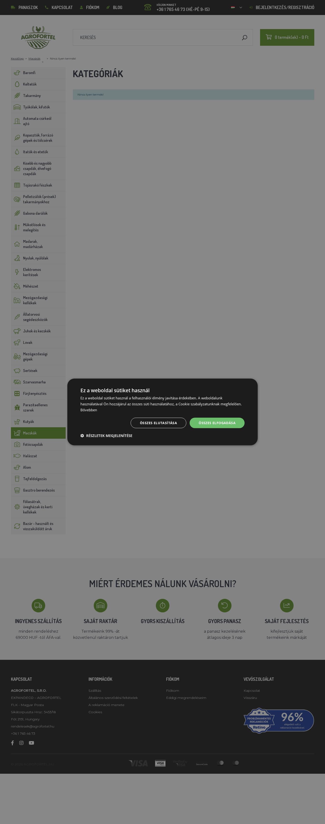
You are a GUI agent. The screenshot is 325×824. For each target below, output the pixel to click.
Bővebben (88, 409)
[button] (106, 435)
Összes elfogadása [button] (217, 422)
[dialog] (162, 412)
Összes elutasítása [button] (158, 422)
